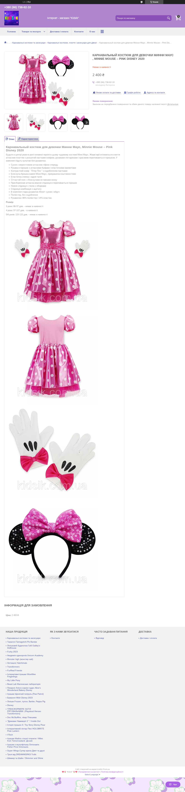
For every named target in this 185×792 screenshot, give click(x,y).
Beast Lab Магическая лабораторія (23, 684)
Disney (10, 705)
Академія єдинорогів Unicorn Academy (25, 655)
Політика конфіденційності (112, 772)
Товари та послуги (31, 31)
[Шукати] (169, 18)
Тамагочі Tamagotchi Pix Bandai (22, 642)
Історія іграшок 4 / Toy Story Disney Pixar (26, 725)
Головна (11, 31)
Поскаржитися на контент (89, 772)
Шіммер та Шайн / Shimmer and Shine (25, 758)
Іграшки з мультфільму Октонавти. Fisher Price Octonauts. (23, 745)
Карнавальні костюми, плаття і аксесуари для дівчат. (72, 43)
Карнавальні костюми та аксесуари (29, 43)
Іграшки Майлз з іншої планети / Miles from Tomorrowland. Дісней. (25, 739)
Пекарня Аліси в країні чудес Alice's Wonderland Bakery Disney (24, 689)
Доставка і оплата (59, 31)
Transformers (13, 667)
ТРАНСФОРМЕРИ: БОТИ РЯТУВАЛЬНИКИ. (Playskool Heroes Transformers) (24, 711)
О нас (92, 31)
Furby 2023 (12, 651)
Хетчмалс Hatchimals (17, 663)
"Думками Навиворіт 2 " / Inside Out (23, 721)
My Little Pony (13, 680)
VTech (10, 735)
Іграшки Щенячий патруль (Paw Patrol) (25, 694)
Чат (175, 784)
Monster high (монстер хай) (20, 659)
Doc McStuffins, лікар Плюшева (22, 717)
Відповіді (100, 638)
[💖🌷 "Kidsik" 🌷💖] (11, 18)
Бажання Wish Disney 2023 (20, 698)
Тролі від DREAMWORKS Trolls (21, 754)
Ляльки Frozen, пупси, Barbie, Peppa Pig (26, 701)
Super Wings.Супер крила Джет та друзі (26, 750)
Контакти (79, 31)
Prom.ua (106, 769)
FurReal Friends (14, 670)
